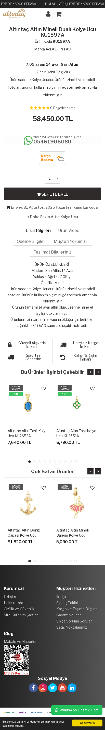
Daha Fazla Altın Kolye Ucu (54, 217)
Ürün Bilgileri (38, 230)
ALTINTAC (61, 49)
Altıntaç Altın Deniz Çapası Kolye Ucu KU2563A (24, 535)
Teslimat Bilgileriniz (52, 252)
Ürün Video (69, 230)
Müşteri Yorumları (71, 241)
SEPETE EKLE (54, 194)
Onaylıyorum (87, 723)
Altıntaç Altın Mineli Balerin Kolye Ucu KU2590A (72, 535)
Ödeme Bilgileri (31, 241)
